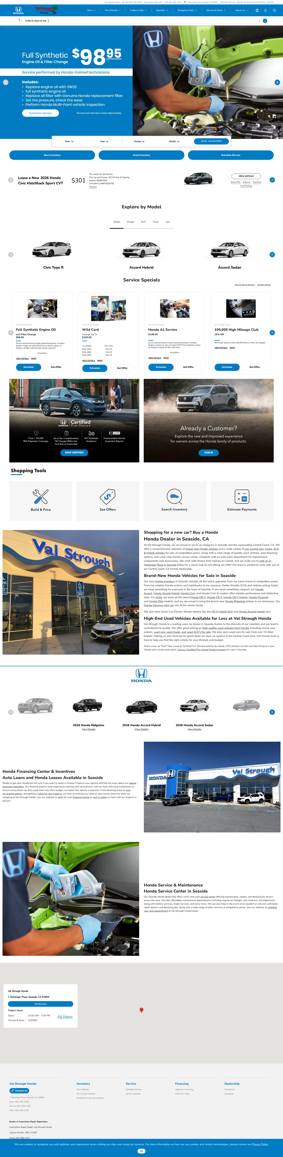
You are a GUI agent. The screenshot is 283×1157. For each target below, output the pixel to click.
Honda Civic (188, 593)
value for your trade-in (50, 793)
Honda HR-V (198, 597)
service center (207, 896)
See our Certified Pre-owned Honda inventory (202, 649)
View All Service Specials (245, 285)
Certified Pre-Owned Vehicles (90, 1098)
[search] (274, 11)
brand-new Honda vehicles (202, 549)
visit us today (100, 797)
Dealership (232, 1084)
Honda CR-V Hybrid (235, 597)
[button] (141, 1010)
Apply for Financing (184, 1089)
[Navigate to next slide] (281, 82)
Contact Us (21, 1090)
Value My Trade (182, 1093)
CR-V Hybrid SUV (222, 611)
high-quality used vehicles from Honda (225, 628)
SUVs (159, 597)
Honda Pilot (156, 601)
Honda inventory (165, 581)
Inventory (83, 1084)
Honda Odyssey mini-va (158, 605)
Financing (182, 1084)
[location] (185, 2)
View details (246, 176)
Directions (229, 1093)
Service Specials (133, 1093)
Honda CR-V (214, 597)
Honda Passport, (259, 597)
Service (131, 1084)
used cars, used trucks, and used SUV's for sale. (182, 632)
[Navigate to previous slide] (2, 82)
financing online (81, 797)
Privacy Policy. (260, 1144)
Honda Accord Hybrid (166, 593)
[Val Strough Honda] (34, 10)
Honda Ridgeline (235, 601)
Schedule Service (264, 285)
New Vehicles (82, 1089)
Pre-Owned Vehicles (85, 1093)
